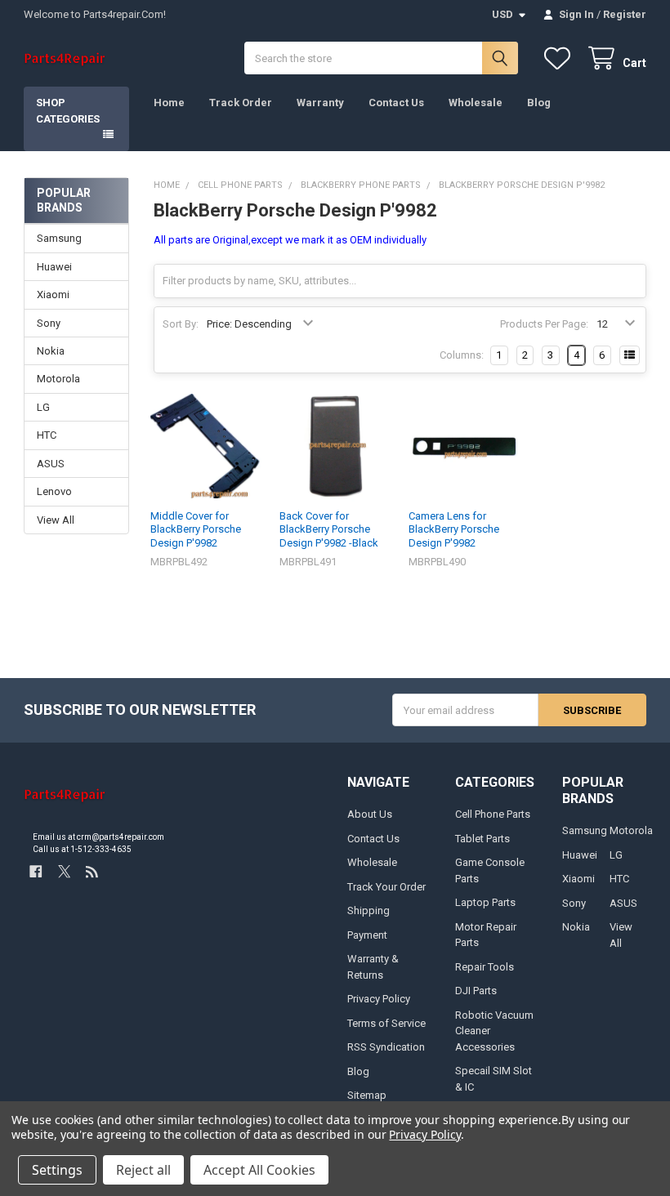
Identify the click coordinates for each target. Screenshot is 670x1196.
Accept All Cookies (259, 1170)
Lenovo (54, 491)
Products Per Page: (544, 324)
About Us (369, 814)
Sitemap (366, 1095)
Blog (539, 102)
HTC (46, 435)
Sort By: (181, 324)
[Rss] (92, 871)
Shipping (368, 910)
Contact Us (396, 102)
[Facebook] (35, 871)
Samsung (59, 238)
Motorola (58, 379)
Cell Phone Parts (492, 814)
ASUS (51, 463)
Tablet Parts (482, 838)
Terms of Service (386, 1023)
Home (169, 102)
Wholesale (475, 102)
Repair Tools (484, 967)
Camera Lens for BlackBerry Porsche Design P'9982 (454, 529)
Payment (367, 935)
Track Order (240, 102)
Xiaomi (53, 294)
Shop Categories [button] (68, 110)
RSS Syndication (386, 1047)
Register (624, 14)
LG (43, 407)
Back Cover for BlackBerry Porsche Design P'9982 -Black (328, 529)
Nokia (51, 351)
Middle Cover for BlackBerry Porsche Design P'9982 (195, 529)
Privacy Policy (378, 999)
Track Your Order (386, 887)
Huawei (54, 267)
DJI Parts (476, 990)
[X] (64, 871)
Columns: (462, 355)
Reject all (143, 1170)
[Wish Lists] (560, 58)
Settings (57, 1170)
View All (55, 520)
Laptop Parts (485, 902)
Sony (48, 323)
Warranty (320, 102)
